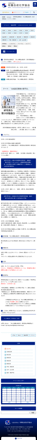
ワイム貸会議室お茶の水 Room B (19, 70)
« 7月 (9, 402)
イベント (33, 335)
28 (23, 397)
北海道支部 (11, 37)
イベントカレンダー (10, 51)
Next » (19, 335)
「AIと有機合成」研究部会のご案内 (11, 318)
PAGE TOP (19, 438)
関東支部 (26, 37)
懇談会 (15, 46)
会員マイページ (17, 12)
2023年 (20, 30)
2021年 (32, 30)
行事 (18, 343)
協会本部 (4, 37)
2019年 (9, 33)
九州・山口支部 (22, 40)
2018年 (15, 33)
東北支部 (19, 37)
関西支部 (4, 40)
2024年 (15, 30)
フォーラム (20, 43)
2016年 (26, 33)
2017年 (20, 33)
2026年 (3, 30)
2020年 (3, 33)
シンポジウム (12, 43)
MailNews (6, 12)
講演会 (9, 46)
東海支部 (33, 37)
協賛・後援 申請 (10, 372)
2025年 (9, 30)
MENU (35, 5)
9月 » (28, 402)
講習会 (3, 46)
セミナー (28, 43)
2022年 (26, 30)
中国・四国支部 (12, 40)
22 (27, 395)
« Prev (13, 335)
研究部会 (4, 43)
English (26, 12)
